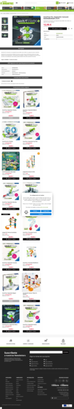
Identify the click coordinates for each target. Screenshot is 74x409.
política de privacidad (44, 207)
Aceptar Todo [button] (46, 211)
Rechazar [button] (35, 211)
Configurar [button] (41, 214)
